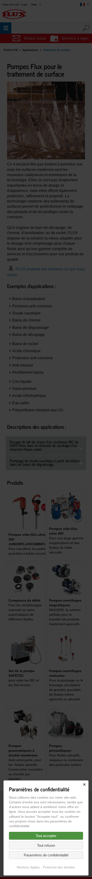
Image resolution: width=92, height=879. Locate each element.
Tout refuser (46, 845)
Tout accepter (46, 836)
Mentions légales (28, 867)
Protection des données (59, 867)
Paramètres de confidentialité (46, 855)
